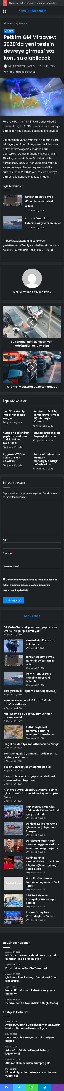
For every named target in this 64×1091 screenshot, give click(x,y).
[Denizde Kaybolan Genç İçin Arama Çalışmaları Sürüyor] (13, 828)
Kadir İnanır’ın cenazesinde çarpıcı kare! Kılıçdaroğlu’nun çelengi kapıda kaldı (43, 863)
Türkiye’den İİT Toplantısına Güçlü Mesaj (30, 691)
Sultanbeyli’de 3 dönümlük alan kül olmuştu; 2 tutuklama (40, 730)
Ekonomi (23, 23)
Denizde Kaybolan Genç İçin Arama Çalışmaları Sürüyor (41, 827)
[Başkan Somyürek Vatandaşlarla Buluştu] (13, 917)
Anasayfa (11, 23)
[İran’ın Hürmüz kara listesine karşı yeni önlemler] (12, 222)
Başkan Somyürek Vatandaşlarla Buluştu (40, 914)
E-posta (8, 553)
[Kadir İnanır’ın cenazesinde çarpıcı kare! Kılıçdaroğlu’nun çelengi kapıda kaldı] (13, 862)
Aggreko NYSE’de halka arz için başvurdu (14, 457)
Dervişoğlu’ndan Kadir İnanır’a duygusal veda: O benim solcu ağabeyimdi (42, 844)
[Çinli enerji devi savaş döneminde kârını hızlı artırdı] (12, 200)
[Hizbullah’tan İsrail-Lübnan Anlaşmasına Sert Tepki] (13, 883)
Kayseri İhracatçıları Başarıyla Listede (46, 434)
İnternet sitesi (11, 566)
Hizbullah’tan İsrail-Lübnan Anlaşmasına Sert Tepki (42, 882)
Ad (5, 539)
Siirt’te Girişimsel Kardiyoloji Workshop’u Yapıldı (41, 899)
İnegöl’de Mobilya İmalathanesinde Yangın (14, 415)
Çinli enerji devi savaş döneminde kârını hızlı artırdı (39, 201)
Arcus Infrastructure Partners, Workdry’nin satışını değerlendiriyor (46, 459)
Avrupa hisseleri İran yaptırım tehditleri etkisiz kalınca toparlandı (16, 438)
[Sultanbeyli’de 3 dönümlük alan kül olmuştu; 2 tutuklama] (13, 732)
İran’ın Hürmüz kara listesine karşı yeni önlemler (38, 677)
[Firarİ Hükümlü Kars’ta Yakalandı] (13, 646)
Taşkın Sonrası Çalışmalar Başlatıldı (27, 767)
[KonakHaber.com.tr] (32, 11)
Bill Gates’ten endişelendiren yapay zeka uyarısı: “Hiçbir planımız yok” (30, 629)
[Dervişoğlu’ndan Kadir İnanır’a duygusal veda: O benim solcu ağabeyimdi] (13, 845)
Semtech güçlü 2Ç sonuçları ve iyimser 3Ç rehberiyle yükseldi (46, 416)
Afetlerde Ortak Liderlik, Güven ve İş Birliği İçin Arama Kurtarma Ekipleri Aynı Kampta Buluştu (31, 793)
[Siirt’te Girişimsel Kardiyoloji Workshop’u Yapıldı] (13, 900)
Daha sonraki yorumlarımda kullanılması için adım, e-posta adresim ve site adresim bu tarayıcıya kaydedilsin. (30, 585)
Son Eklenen (32, 615)
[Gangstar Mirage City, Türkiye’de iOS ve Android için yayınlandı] (13, 811)
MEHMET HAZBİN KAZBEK (21, 66)
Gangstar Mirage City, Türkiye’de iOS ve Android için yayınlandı (42, 810)
